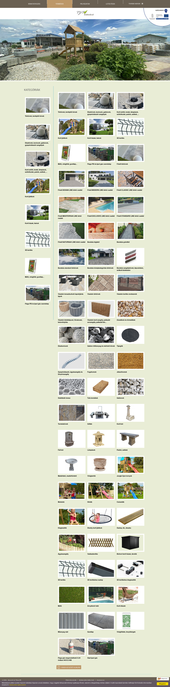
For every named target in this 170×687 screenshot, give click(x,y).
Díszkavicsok (63, 346)
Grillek (89, 424)
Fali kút (60, 450)
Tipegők (120, 346)
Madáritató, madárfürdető (67, 476)
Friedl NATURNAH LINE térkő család (71, 242)
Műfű (60, 606)
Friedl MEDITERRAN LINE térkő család (70, 216)
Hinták (89, 502)
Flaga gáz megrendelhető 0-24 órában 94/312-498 (69, 658)
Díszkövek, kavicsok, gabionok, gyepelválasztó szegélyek (37, 143)
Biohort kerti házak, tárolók (127, 554)
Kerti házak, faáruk (32, 223)
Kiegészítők (62, 528)
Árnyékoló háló (93, 606)
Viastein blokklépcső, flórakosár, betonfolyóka (70, 320)
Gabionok (120, 398)
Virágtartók (91, 476)
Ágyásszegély (63, 554)
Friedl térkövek (122, 164)
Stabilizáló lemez (64, 398)
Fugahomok (91, 372)
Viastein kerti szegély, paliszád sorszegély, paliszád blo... (98, 320)
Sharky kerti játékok (94, 528)
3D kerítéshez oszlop (95, 580)
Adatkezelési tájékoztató (86, 680)
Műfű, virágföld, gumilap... (34, 277)
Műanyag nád (63, 632)
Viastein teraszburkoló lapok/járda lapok (70, 294)
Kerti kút (120, 424)
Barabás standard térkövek (68, 268)
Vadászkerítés (92, 554)
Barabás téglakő (93, 242)
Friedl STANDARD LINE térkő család (130, 216)
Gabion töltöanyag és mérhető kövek (101, 346)
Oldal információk (71, 680)
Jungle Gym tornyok (124, 476)
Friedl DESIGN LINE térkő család (70, 190)
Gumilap (90, 632)
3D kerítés (28, 250)
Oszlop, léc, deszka (124, 528)
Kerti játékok (29, 196)
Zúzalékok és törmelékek (126, 320)
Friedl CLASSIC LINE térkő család (129, 190)
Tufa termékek (92, 398)
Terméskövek (63, 424)
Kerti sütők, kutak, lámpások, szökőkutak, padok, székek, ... (36, 170)
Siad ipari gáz (92, 658)
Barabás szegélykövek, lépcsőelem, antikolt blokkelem (130, 268)
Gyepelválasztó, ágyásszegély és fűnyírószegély (70, 372)
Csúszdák (120, 502)
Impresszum (100, 680)
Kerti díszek (121, 606)
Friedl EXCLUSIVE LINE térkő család (101, 216)
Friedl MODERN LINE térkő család (100, 190)
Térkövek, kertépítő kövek (34, 116)
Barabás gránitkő (123, 242)
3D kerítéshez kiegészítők (126, 580)
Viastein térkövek (93, 294)
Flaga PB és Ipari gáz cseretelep (37, 304)
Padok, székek (122, 450)
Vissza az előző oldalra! (70, 667)
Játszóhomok (122, 372)
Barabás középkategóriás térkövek (100, 268)
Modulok (61, 502)
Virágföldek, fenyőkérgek (126, 632)
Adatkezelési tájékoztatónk (17, 685)
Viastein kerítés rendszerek (127, 294)
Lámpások (91, 450)
